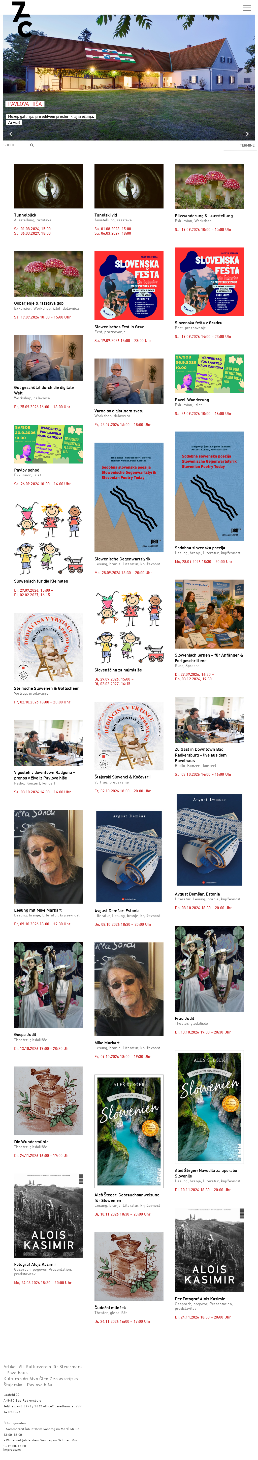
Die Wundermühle (31, 1142)
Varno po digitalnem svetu (119, 411)
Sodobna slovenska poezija (200, 548)
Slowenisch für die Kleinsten (41, 581)
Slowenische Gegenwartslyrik (122, 559)
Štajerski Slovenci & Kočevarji (122, 777)
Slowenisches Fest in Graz (119, 327)
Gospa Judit (25, 1035)
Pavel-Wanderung (192, 400)
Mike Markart (107, 1043)
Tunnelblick (25, 215)
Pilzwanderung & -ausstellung (204, 216)
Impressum (12, 1449)
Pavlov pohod (26, 470)
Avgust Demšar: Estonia (117, 911)
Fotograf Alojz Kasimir (35, 1265)
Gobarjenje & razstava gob (38, 303)
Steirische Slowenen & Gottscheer (46, 689)
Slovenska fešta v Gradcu (198, 323)
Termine (247, 145)
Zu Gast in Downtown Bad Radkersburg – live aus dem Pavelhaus (201, 755)
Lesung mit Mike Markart (38, 910)
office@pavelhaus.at (59, 1406)
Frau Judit (184, 1019)
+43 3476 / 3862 (29, 1406)
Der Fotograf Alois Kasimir (200, 1299)
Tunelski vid (105, 215)
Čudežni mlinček (110, 1308)
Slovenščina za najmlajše (118, 670)
